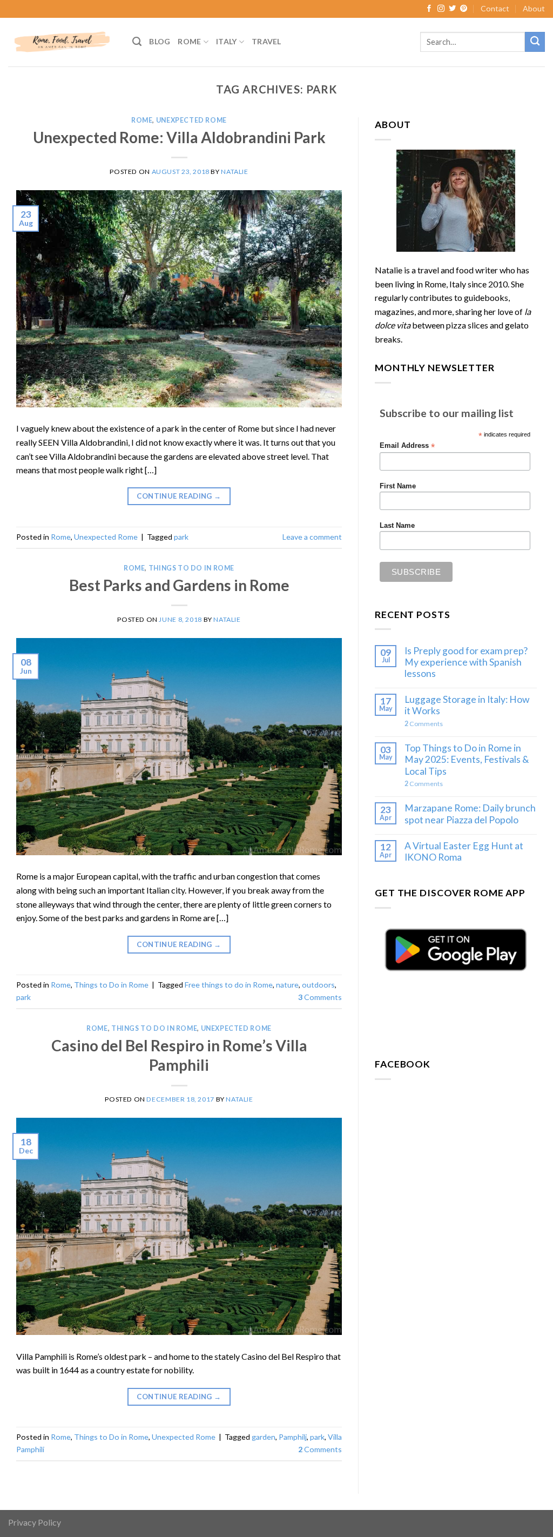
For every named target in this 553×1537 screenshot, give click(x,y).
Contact (495, 8)
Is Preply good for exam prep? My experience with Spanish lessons (466, 662)
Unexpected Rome (191, 120)
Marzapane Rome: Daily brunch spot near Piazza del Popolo (470, 813)
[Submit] (535, 42)
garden (263, 1436)
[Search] (136, 41)
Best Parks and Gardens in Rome (179, 585)
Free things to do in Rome (229, 984)
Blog (159, 41)
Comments (320, 997)
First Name (398, 486)
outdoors (318, 984)
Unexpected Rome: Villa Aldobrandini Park (179, 137)
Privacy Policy (34, 1522)
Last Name (397, 525)
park (181, 536)
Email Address (407, 446)
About (534, 8)
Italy (226, 41)
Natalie (234, 171)
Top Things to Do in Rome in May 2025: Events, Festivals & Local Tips (466, 759)
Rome (189, 41)
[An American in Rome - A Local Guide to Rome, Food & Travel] (62, 42)
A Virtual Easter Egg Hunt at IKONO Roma (463, 851)
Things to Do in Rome (191, 568)
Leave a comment (312, 536)
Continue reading (179, 496)
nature (287, 984)
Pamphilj (293, 1436)
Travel (266, 41)
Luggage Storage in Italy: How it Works (466, 705)
